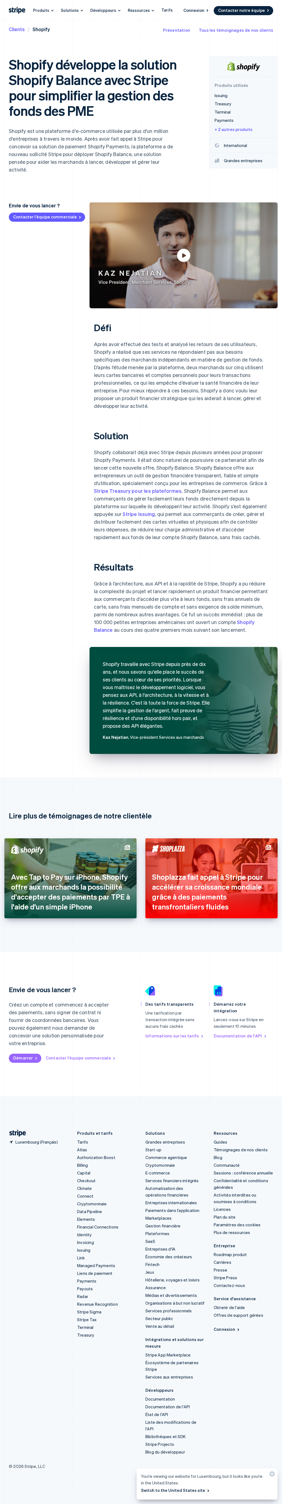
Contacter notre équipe (241, 10)
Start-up (153, 1149)
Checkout (86, 1180)
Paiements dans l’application (172, 1210)
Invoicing (85, 1242)
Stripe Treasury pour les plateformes (137, 491)
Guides (220, 1142)
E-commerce (157, 1173)
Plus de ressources (232, 1232)
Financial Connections (97, 1227)
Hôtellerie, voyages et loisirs (172, 1280)
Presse (220, 1270)
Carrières (222, 1262)
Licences (222, 1209)
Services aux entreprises (169, 1377)
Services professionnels (168, 1310)
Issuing (83, 1250)
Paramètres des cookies (237, 1224)
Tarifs (167, 9)
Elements (86, 1219)
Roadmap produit (230, 1254)
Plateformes (157, 1233)
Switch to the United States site (173, 1490)
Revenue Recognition (97, 1304)
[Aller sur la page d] (15, 1133)
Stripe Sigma (89, 1312)
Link (81, 1258)
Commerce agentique (166, 1157)
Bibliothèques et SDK (165, 1436)
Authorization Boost (96, 1157)
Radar (82, 1296)
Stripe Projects (159, 1444)
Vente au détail (159, 1326)
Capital (83, 1173)
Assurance (155, 1287)
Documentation (160, 1399)
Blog (218, 1157)
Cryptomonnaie (92, 1203)
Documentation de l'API (238, 1036)
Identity (84, 1234)
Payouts (85, 1288)
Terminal (85, 1327)
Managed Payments (96, 1265)
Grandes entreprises (165, 1142)
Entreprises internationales (171, 1202)
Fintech (152, 1264)
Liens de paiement (94, 1273)
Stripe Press (225, 1277)
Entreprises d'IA (160, 1249)
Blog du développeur (165, 1452)
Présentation (176, 30)
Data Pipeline (89, 1211)
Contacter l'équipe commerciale (45, 217)
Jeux (149, 1272)
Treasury (85, 1335)
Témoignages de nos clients (241, 1149)
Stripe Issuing (139, 514)
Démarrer (23, 1058)
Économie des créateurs (168, 1256)
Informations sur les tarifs (172, 1036)
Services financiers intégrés (172, 1180)
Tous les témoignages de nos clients (236, 30)
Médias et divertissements (171, 1295)
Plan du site (224, 1217)
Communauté (227, 1165)
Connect (85, 1196)
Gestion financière (163, 1226)
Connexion (193, 10)
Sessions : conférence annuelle (243, 1173)
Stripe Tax (87, 1319)
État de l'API (156, 1414)
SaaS (150, 1241)
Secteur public (159, 1318)
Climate (84, 1188)
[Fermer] (271, 1475)
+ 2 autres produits (234, 129)
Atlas (82, 1149)
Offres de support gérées (238, 1315)
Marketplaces (158, 1218)
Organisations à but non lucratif (175, 1303)
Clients (17, 29)
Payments (87, 1281)
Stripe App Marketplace (168, 1355)
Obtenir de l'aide (229, 1307)
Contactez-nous (229, 1285)
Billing (82, 1165)
